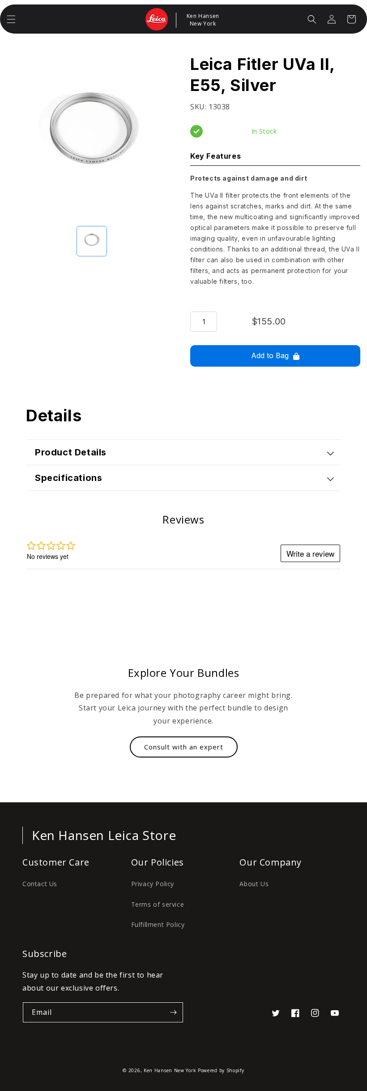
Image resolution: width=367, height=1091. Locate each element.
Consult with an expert (183, 746)
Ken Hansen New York (170, 1070)
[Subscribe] (173, 1012)
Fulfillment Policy (158, 924)
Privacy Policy (152, 883)
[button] (11, 19)
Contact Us (39, 883)
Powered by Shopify (221, 1070)
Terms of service (157, 904)
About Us (254, 883)
